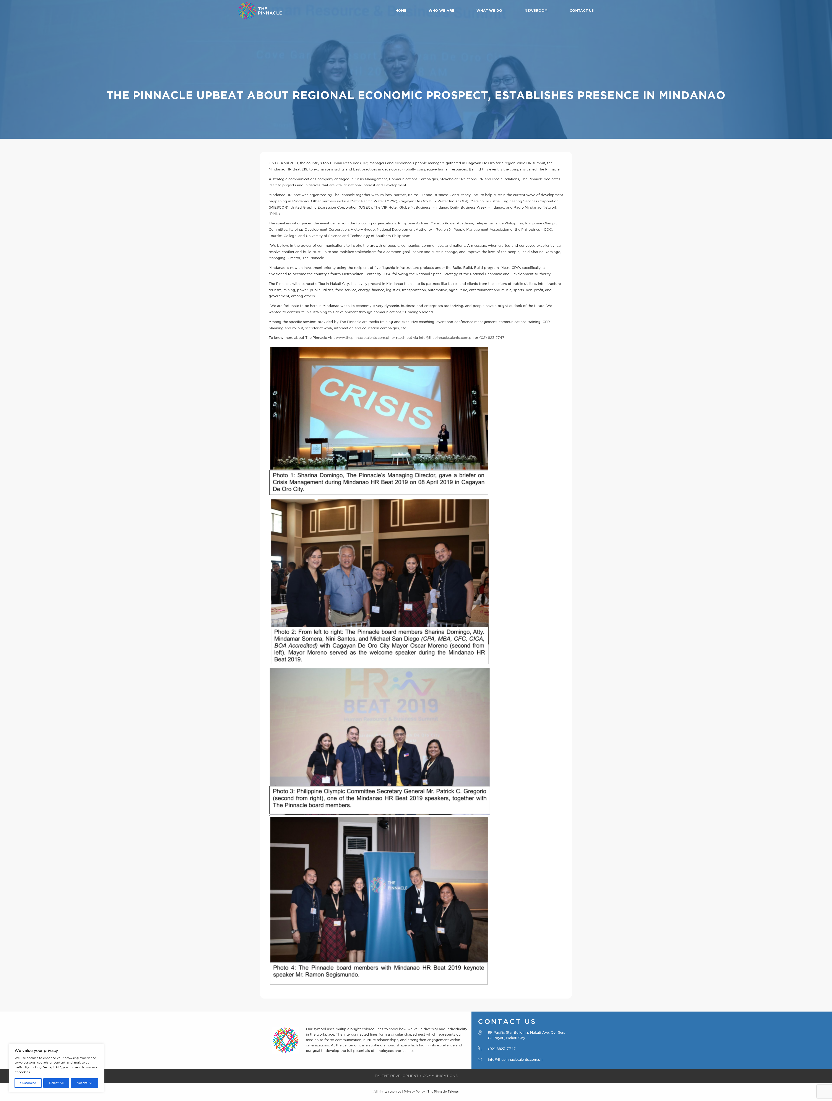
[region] (56, 1068)
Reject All (56, 1083)
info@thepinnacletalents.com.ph (446, 337)
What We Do (489, 10)
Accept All (85, 1083)
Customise (28, 1083)
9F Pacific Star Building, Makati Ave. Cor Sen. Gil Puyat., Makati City (526, 1035)
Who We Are (441, 10)
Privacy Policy (414, 1091)
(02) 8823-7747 (502, 1049)
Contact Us (582, 10)
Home (400, 10)
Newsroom (536, 10)
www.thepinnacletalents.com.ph (363, 337)
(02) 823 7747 (491, 337)
